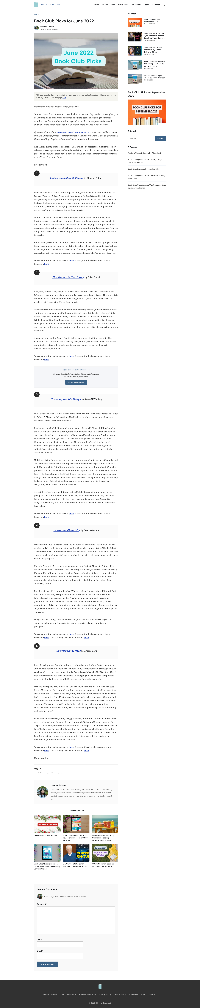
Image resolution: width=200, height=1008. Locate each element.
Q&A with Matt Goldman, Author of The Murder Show (75, 865)
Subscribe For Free (76, 382)
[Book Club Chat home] (100, 985)
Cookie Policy (120, 994)
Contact (156, 4)
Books (105, 4)
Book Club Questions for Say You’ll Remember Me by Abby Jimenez (75, 838)
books (60, 773)
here (64, 98)
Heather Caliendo (48, 26)
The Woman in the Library (68, 277)
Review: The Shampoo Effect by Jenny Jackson (154, 76)
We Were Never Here (68, 650)
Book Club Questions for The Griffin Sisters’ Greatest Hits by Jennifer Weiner (47, 866)
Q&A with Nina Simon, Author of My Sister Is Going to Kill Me (153, 49)
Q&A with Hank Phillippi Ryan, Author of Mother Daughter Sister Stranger (154, 35)
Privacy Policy (105, 994)
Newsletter (123, 4)
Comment (42, 904)
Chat (113, 4)
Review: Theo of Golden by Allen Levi (144, 153)
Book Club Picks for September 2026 (152, 20)
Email (40, 951)
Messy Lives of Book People (66, 178)
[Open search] (163, 4)
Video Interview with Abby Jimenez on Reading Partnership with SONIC (103, 838)
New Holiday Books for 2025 (46, 835)
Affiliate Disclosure (87, 994)
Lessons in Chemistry (66, 530)
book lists (50, 773)
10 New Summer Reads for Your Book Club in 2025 (103, 865)
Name (40, 939)
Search (160, 138)
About (146, 4)
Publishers (136, 4)
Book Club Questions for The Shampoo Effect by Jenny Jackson (154, 63)
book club (39, 773)
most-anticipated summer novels (73, 132)
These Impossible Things (65, 399)
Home (96, 4)
